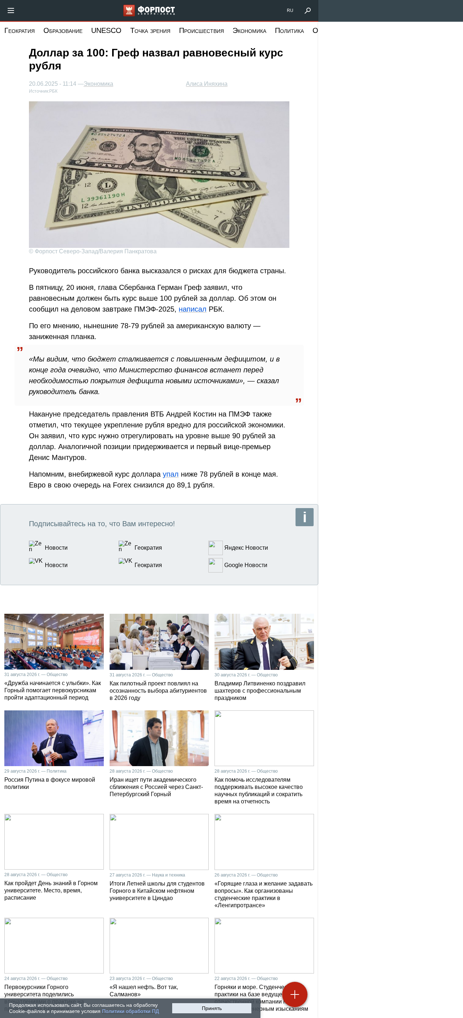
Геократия (19, 30)
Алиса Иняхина (207, 84)
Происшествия (201, 30)
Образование (62, 30)
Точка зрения (150, 30)
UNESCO (106, 30)
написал (193, 309)
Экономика (249, 30)
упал (171, 474)
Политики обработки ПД (130, 1011)
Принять (212, 1008)
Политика (289, 30)
